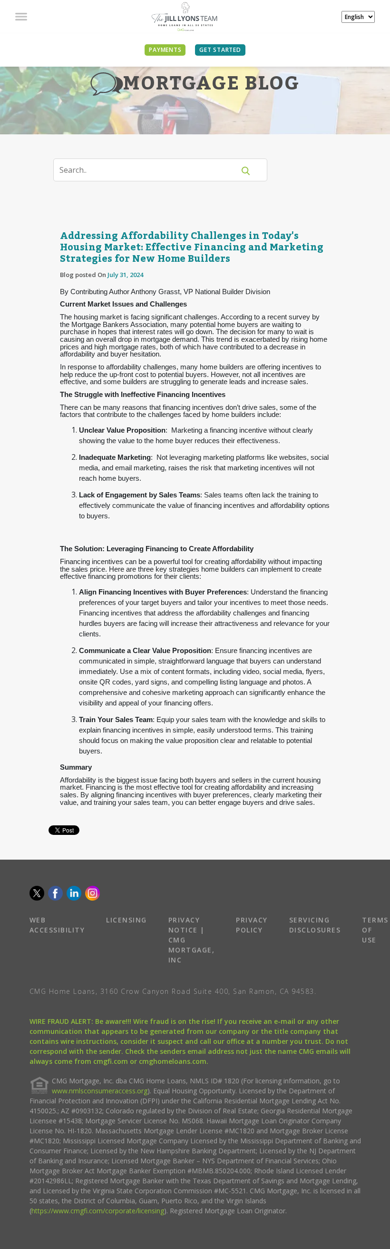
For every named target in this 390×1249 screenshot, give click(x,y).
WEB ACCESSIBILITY (57, 924)
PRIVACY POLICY (252, 924)
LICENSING (126, 919)
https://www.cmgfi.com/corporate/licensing (97, 1210)
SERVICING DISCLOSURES (315, 924)
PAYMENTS (165, 50)
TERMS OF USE (375, 929)
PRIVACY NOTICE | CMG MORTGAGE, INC (191, 939)
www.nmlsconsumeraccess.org (99, 1090)
